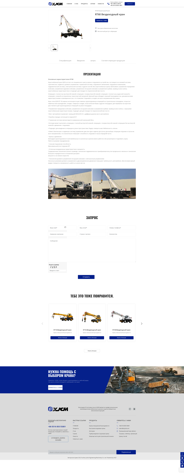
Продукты (84, 4)
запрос (93, 61)
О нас (76, 4)
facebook (129, 409)
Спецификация (65, 61)
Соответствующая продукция (113, 61)
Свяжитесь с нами (101, 20)
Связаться (129, 3)
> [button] (90, 48)
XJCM (55, 4)
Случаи (92, 4)
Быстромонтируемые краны (97, 428)
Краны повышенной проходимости (99, 426)
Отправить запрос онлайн (58, 439)
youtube (134, 409)
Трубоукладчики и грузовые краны (99, 433)
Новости (101, 4)
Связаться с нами (78, 439)
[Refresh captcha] (65, 227)
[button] (142, 323)
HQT (115, 457)
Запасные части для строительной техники (101, 436)
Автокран (92, 431)
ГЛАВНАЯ (69, 4)
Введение (81, 61)
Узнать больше (92, 351)
